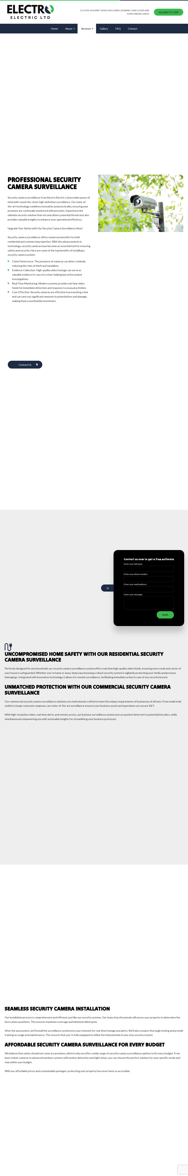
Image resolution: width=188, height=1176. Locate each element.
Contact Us (25, 364)
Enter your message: (133, 594)
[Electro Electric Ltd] (31, 11)
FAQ (118, 28)
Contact (132, 28)
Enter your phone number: (136, 574)
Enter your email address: (135, 584)
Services (86, 28)
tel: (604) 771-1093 (168, 12)
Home (54, 28)
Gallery (104, 28)
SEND (165, 615)
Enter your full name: (133, 564)
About (68, 28)
